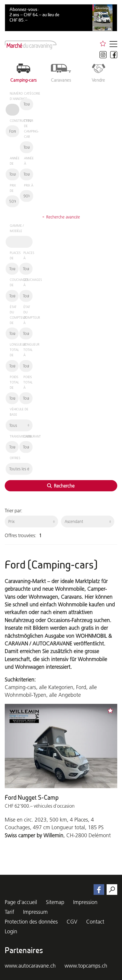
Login (11, 931)
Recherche (64, 486)
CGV (72, 921)
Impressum (35, 911)
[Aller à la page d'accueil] (31, 45)
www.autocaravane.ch (30, 965)
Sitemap (55, 902)
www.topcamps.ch (86, 965)
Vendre (98, 80)
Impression (85, 902)
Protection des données (31, 921)
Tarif (9, 911)
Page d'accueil (21, 902)
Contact (95, 921)
